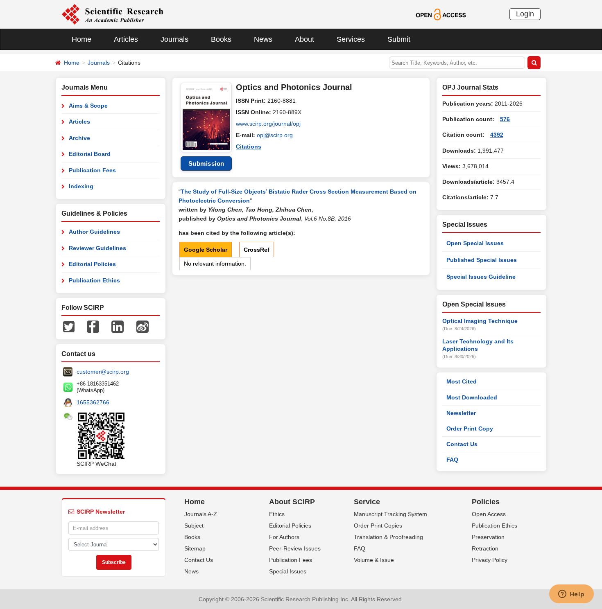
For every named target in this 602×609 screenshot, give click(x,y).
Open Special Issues (475, 243)
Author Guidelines (94, 231)
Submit (398, 39)
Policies (486, 502)
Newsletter (461, 413)
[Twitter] (69, 326)
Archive (79, 138)
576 (505, 119)
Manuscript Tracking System (390, 514)
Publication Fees (92, 170)
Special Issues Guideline (481, 276)
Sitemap (195, 548)
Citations (248, 146)
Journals (174, 39)
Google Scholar (205, 249)
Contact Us (462, 444)
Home (81, 39)
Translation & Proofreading (388, 537)
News (263, 39)
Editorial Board (90, 154)
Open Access (489, 514)
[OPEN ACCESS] (440, 14)
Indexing (81, 186)
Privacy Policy (489, 560)
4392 (496, 134)
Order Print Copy (469, 428)
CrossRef (256, 249)
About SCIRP (292, 502)
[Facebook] (93, 326)
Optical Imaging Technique (480, 321)
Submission (206, 163)
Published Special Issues (481, 260)
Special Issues (287, 571)
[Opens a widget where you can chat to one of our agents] (571, 594)
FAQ (452, 459)
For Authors (284, 537)
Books (221, 39)
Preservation (488, 537)
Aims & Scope (88, 105)
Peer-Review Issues (295, 548)
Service (367, 502)
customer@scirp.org (103, 371)
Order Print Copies (378, 525)
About (304, 39)
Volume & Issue (374, 560)
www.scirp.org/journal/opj (268, 123)
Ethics (277, 514)
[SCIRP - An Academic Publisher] (112, 14)
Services (351, 39)
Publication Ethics (94, 280)
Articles (126, 39)
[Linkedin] (117, 326)
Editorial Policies (92, 264)
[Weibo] (142, 326)
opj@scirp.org (275, 135)
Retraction (485, 548)
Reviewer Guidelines (97, 248)
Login (525, 14)
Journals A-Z (200, 514)
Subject (194, 525)
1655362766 (93, 402)
